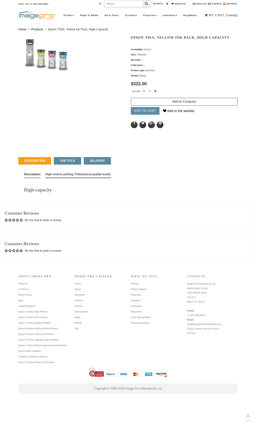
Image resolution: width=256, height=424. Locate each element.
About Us (23, 283)
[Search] (146, 3)
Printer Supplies (139, 289)
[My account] (167, 3)
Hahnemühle (81, 311)
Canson (79, 306)
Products (37, 29)
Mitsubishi (80, 295)
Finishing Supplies (140, 323)
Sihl (77, 328)
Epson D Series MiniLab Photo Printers (38, 328)
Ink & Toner (112, 15)
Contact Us (24, 289)
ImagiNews (190, 15)
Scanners (131, 15)
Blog (20, 300)
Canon (78, 283)
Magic (78, 317)
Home (22, 29)
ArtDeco (79, 300)
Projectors (150, 15)
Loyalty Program (26, 306)
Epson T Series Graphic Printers (34, 323)
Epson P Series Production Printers (36, 334)
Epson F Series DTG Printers (33, 317)
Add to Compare (184, 101)
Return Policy (25, 295)
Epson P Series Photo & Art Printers (36, 362)
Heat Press (136, 311)
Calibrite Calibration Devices (33, 356)
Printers (69, 15)
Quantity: (136, 91)
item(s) (223, 15)
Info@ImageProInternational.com (204, 324)
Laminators (170, 15)
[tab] (32, 175)
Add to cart (145, 110)
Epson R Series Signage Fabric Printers (38, 340)
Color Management (140, 317)
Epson (78, 289)
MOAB (78, 323)
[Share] (134, 124)
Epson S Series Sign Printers (33, 311)
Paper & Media (89, 15)
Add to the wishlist (180, 111)
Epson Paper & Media (29, 351)
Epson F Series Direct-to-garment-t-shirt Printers (42, 345)
